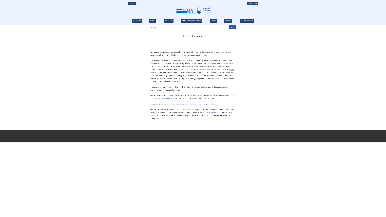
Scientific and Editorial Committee (191, 20)
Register (250, 3)
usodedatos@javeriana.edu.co (161, 98)
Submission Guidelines (247, 20)
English (132, 3)
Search (232, 27)
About (152, 20)
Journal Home (137, 20)
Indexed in (228, 20)
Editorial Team (168, 20)
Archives (213, 20)
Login (255, 3)
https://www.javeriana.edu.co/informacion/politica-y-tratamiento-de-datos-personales (182, 104)
